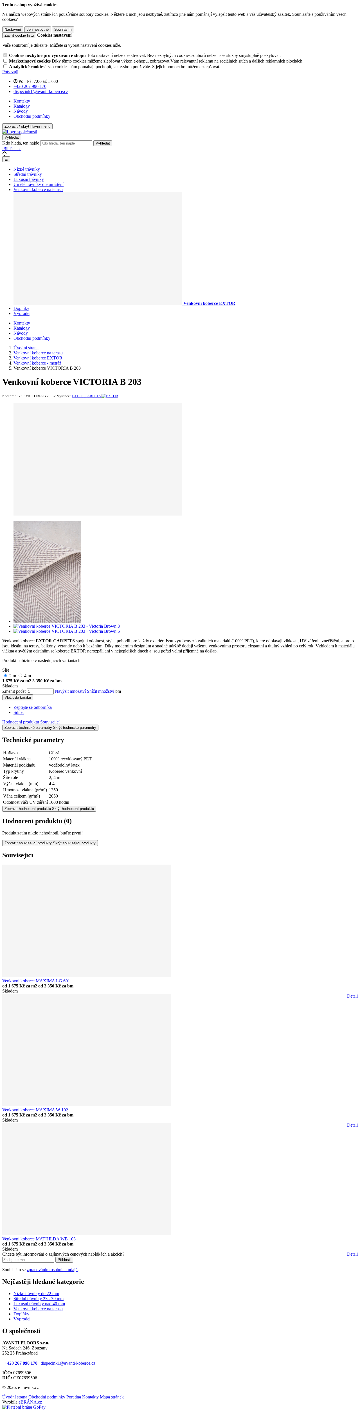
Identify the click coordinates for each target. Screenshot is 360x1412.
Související (50, 722)
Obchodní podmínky (32, 116)
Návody (21, 111)
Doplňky (21, 308)
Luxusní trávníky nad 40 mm (39, 1303)
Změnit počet (14, 691)
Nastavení (12, 29)
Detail (352, 996)
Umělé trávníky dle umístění (39, 184)
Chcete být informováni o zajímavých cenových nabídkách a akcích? (63, 1254)
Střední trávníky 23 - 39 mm (39, 1298)
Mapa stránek (112, 1397)
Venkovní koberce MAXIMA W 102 (35, 1109)
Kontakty (22, 101)
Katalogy (22, 106)
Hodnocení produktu (21, 722)
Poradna (74, 1397)
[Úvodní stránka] (19, 131)
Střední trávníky (28, 174)
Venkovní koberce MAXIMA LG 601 (36, 980)
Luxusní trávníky (29, 179)
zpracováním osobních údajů (52, 1269)
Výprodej (22, 313)
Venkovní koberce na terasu (38, 1308)
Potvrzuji (10, 71)
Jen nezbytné (38, 29)
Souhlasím (63, 29)
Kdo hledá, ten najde (20, 143)
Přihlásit (64, 1260)
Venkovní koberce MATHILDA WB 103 (39, 1238)
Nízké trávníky (27, 169)
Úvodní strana (15, 1397)
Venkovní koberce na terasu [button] (38, 189)
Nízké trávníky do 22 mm (36, 1293)
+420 (20, 1363)
